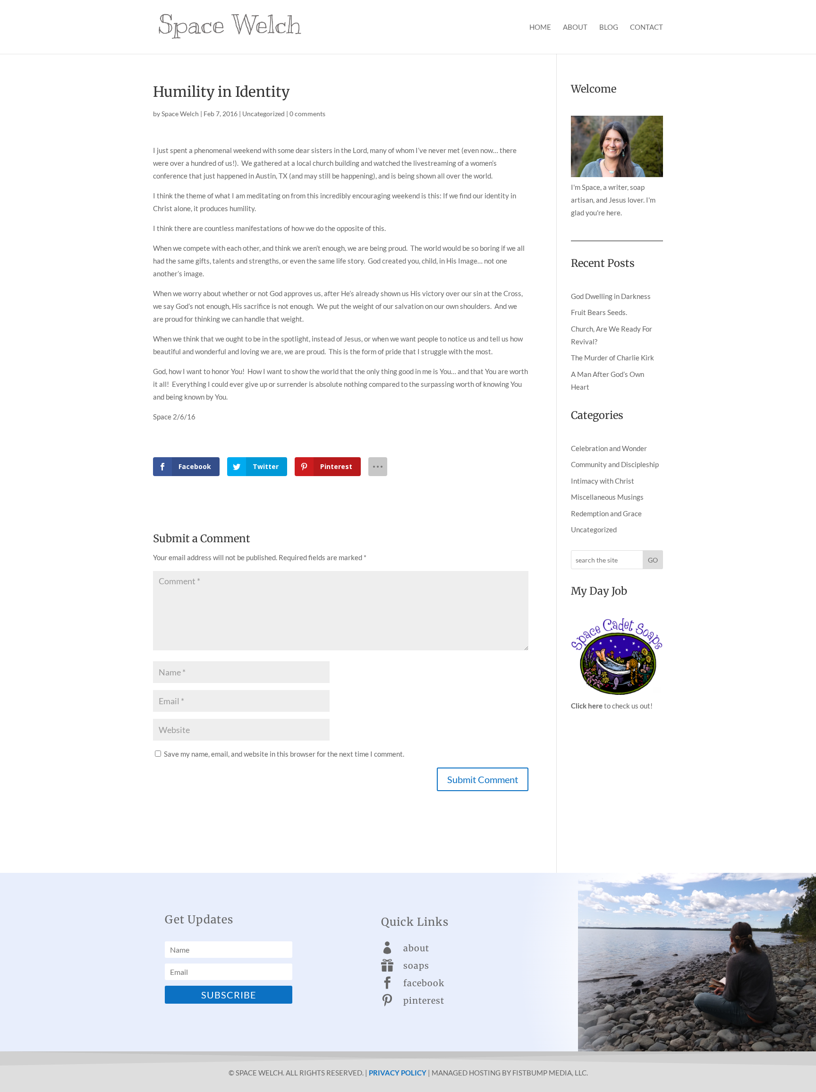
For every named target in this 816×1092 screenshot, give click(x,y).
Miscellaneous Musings (607, 497)
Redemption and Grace (606, 513)
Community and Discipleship (615, 464)
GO (653, 560)
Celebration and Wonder (609, 448)
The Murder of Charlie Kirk (612, 357)
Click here (587, 705)
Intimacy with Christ (602, 481)
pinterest (423, 1000)
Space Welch (180, 114)
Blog (608, 27)
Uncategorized (263, 114)
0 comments (307, 114)
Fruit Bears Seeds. (599, 312)
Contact (646, 27)
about (416, 948)
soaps (416, 965)
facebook (423, 983)
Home (540, 27)
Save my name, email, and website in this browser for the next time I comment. (284, 754)
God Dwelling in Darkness (611, 296)
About (575, 27)
